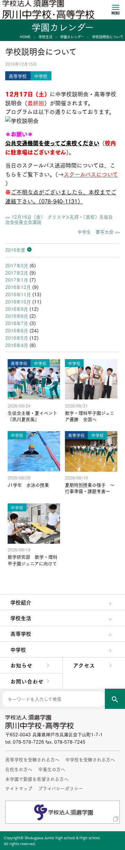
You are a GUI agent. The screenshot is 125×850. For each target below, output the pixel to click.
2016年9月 (16, 308)
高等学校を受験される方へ (32, 759)
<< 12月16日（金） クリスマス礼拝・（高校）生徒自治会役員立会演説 (59, 219)
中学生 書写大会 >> (98, 231)
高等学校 (20, 633)
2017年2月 (16, 272)
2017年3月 (16, 265)
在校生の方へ (18, 769)
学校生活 (20, 618)
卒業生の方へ (51, 769)
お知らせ (21, 665)
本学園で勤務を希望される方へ (36, 778)
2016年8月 (16, 315)
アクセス (84, 665)
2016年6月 (16, 330)
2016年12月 (18, 286)
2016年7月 (16, 322)
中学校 (18, 649)
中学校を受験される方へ (90, 759)
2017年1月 (16, 279)
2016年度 (15, 249)
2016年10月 (18, 301)
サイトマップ (18, 788)
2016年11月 (18, 294)
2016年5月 (16, 337)
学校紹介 (20, 602)
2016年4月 (16, 344)
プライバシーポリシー (60, 788)
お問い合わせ (27, 681)
